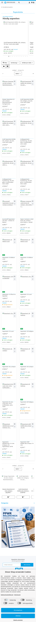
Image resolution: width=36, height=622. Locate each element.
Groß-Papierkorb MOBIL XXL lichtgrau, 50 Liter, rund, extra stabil (27, 101)
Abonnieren (27, 565)
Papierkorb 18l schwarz (26, 366)
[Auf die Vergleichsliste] (14, 81)
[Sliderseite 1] (8, 56)
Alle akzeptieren (18, 610)
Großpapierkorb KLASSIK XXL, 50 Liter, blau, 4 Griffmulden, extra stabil (26, 142)
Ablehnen (18, 616)
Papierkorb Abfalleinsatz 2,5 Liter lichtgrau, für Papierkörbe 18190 (8, 444)
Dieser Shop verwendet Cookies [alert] (18, 572)
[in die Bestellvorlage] (14, 84)
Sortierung (14, 63)
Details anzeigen (18, 620)
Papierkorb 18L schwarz (9, 366)
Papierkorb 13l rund (26, 294)
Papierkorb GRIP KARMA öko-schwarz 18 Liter (26, 443)
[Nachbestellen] (34, 2)
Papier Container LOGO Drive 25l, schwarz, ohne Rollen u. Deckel (26, 220)
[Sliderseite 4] (14, 56)
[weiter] (33, 73)
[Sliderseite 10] (25, 56)
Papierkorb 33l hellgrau (26, 402)
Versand (15, 49)
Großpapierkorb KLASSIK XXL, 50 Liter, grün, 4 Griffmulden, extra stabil (26, 181)
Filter (5, 63)
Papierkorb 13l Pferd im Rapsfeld (9, 295)
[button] (22, 2)
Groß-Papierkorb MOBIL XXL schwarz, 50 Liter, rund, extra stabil (15, 43)
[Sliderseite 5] (16, 56)
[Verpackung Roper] (10, 2)
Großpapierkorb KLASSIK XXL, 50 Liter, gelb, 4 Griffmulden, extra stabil (8, 181)
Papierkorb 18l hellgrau (26, 331)
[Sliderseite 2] (10, 56)
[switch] (6, 600)
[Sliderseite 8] (21, 56)
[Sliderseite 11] (27, 56)
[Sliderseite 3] (12, 56)
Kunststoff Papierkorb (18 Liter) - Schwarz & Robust (8, 220)
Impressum (17, 595)
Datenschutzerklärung (7, 595)
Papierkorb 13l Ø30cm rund (8, 258)
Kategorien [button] (4, 503)
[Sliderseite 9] (23, 56)
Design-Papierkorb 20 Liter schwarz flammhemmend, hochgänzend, (8, 102)
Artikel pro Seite (26, 63)
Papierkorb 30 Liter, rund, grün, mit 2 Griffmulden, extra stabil (7, 404)
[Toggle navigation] (2, 2)
